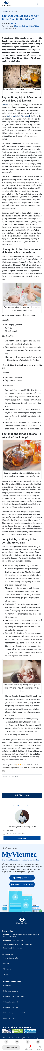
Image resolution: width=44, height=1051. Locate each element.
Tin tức (5, 974)
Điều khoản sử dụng (10, 991)
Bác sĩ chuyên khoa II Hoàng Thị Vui (26, 26)
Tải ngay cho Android (23, 884)
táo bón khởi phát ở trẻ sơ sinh (18, 116)
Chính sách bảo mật (10, 1002)
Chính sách (7, 985)
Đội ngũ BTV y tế (9, 1018)
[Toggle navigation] (40, 3)
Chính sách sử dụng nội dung (13, 996)
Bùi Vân (13, 23)
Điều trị (13, 11)
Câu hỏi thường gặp (10, 958)
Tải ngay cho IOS (23, 878)
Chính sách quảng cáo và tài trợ (14, 1013)
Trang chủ (5, 11)
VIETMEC (6, 3)
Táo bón (5, 105)
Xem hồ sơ (22, 838)
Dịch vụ (6, 963)
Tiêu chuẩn (7, 969)
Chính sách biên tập (10, 1007)
